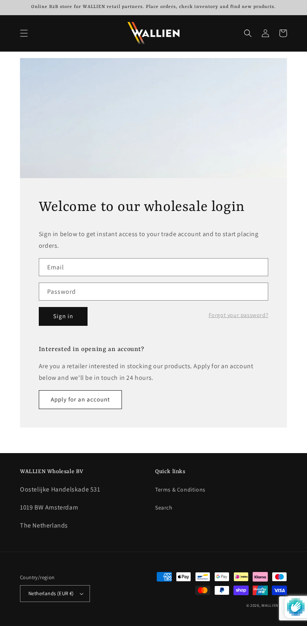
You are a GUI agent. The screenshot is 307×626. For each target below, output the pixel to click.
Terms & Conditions (180, 489)
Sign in (63, 316)
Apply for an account (80, 399)
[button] (24, 33)
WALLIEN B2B (274, 605)
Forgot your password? (239, 315)
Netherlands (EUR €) (51, 593)
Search (164, 507)
